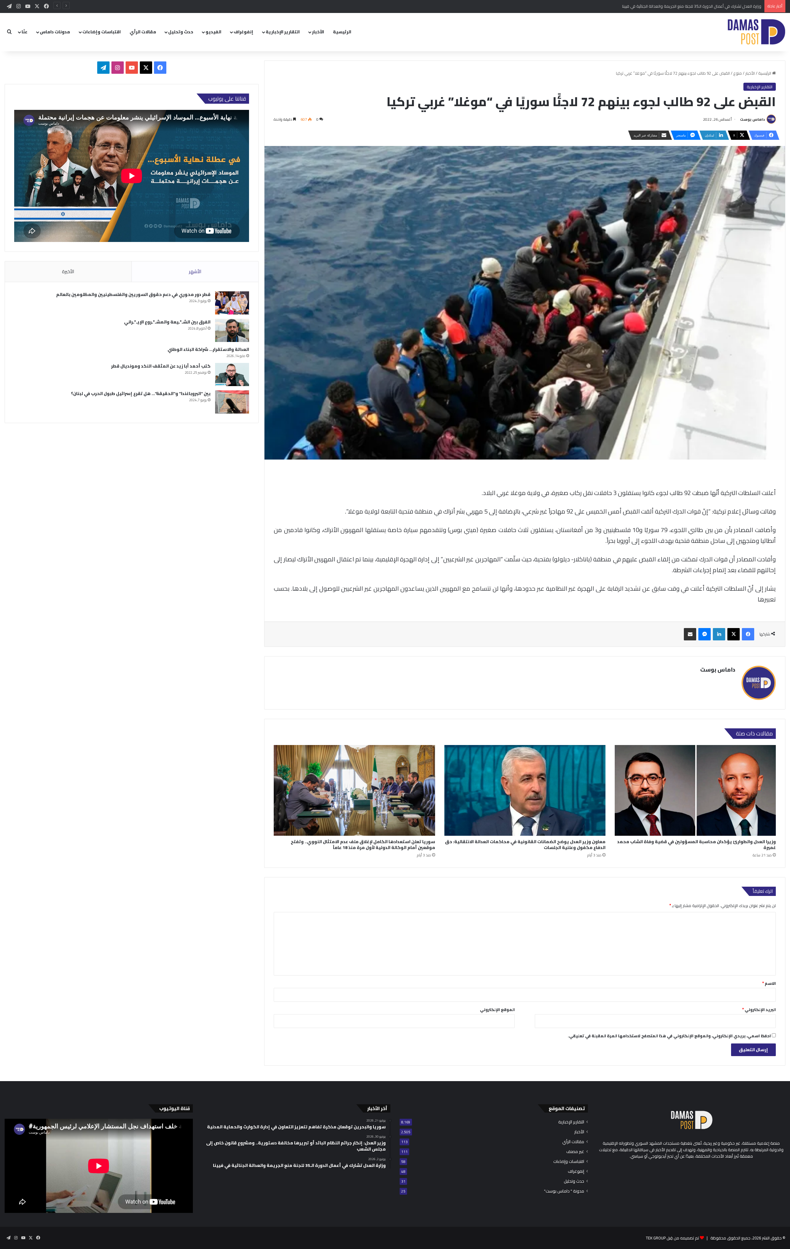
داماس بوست (752, 119)
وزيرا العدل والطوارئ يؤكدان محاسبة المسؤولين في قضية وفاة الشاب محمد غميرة (696, 844)
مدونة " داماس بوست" (564, 1191)
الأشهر (195, 271)
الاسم (769, 983)
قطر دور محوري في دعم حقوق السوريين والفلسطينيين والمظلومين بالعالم (133, 294)
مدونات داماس (55, 32)
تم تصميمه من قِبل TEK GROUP (672, 1238)
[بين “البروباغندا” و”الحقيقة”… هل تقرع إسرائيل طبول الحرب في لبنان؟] (232, 402)
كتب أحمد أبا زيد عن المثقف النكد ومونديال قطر (160, 366)
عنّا (24, 32)
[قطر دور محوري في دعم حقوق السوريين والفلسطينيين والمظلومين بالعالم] (232, 302)
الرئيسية (342, 32)
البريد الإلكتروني (759, 1009)
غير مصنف (575, 1151)
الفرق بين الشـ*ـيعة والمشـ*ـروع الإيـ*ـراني (167, 322)
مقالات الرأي (143, 32)
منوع (737, 73)
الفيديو (213, 32)
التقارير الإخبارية (283, 32)
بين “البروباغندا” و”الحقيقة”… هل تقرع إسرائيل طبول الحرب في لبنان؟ (140, 393)
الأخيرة (68, 271)
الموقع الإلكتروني (497, 1009)
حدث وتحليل (180, 32)
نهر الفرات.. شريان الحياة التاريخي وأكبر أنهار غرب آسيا (718, 6)
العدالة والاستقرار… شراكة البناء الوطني (208, 349)
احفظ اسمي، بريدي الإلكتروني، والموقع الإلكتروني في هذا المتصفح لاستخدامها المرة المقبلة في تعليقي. (669, 1035)
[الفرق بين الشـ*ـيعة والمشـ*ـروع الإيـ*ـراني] (232, 330)
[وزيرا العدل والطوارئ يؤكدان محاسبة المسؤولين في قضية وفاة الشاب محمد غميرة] (695, 790)
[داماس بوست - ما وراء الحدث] (756, 32)
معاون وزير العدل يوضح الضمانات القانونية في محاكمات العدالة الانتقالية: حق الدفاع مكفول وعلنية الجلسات (525, 844)
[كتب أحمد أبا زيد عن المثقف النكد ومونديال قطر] (232, 374)
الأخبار (318, 32)
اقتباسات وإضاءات (101, 32)
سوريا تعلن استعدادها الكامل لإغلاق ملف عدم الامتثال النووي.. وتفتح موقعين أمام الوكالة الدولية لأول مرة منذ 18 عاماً (363, 844)
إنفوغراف (243, 32)
